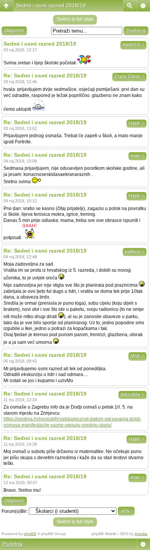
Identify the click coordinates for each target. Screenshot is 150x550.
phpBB (30, 534)
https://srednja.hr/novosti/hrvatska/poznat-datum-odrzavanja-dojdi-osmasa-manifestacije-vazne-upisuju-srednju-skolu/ (72, 422)
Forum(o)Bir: (15, 511)
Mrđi (137, 356)
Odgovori (14, 30)
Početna (12, 544)
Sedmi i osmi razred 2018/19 (51, 5)
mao (137, 156)
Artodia (141, 534)
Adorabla (132, 394)
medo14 (133, 45)
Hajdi (136, 123)
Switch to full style (75, 19)
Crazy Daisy (129, 76)
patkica (134, 251)
